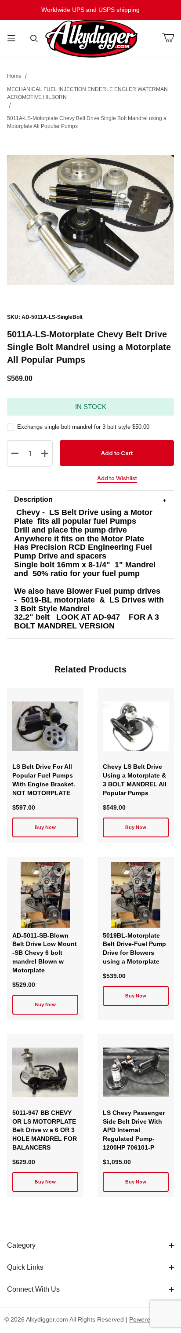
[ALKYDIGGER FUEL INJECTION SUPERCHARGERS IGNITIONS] (91, 38)
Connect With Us (33, 1289)
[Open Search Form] (34, 39)
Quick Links (25, 1267)
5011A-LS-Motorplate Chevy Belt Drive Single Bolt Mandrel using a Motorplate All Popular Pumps (87, 122)
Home (14, 76)
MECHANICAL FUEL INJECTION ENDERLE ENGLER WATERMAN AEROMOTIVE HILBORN (87, 93)
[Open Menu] (11, 39)
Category (21, 1245)
